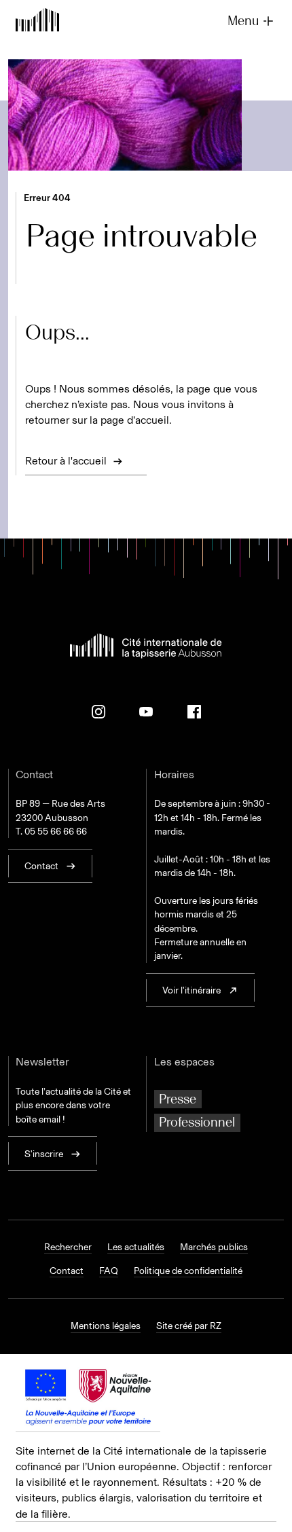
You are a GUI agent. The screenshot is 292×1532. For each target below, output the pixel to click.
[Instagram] (98, 712)
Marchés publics (214, 1246)
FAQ (108, 1270)
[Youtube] (146, 712)
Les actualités (135, 1246)
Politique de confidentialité (188, 1270)
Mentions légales (106, 1325)
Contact (67, 1270)
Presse (177, 1099)
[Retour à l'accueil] (37, 21)
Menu (243, 21)
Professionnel (197, 1122)
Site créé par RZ (188, 1325)
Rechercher (68, 1246)
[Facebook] (194, 712)
